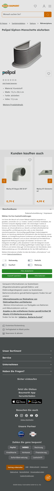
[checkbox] (4, 260)
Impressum (48, 213)
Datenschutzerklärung (33, 213)
